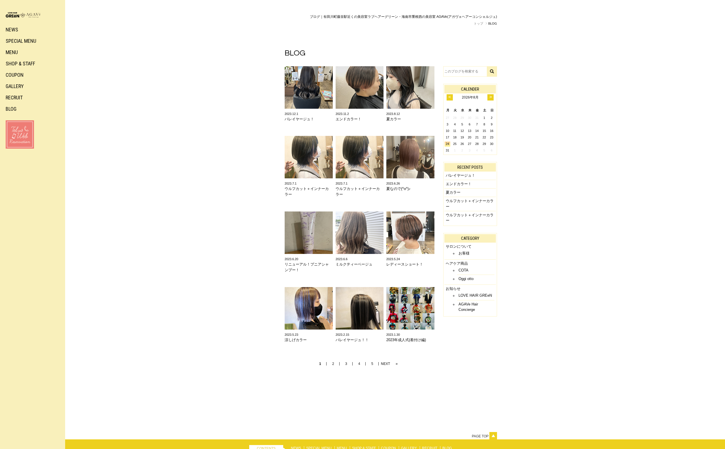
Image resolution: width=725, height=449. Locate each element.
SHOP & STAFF (20, 64)
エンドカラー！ (459, 184)
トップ (478, 23)
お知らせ (453, 288)
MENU (12, 52)
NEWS (12, 30)
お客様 (464, 253)
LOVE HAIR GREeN (475, 295)
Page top (480, 436)
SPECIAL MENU (21, 41)
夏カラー (453, 192)
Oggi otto (466, 279)
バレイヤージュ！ (460, 175)
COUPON (15, 75)
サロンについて (459, 246)
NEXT (385, 364)
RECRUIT (14, 98)
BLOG (11, 109)
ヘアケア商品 (457, 263)
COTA (463, 270)
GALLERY (15, 86)
